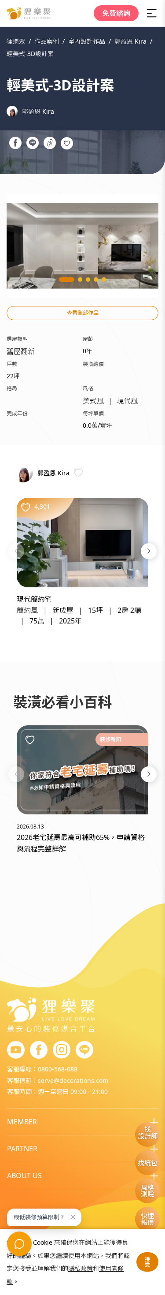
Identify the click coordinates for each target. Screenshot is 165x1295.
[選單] (152, 13)
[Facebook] (39, 1050)
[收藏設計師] (78, 472)
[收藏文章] (30, 739)
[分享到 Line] (32, 144)
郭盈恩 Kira (38, 111)
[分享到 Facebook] (15, 144)
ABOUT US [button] (24, 1175)
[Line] (84, 1050)
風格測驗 (147, 1190)
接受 (147, 1261)
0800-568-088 (57, 1069)
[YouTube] (16, 1050)
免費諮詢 (116, 13)
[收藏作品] (67, 143)
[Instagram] (61, 1050)
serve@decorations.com (73, 1080)
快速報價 (147, 1219)
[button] (16, 551)
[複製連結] (49, 144)
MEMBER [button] (22, 1122)
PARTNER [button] (22, 1148)
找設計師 (148, 1132)
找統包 (148, 1162)
